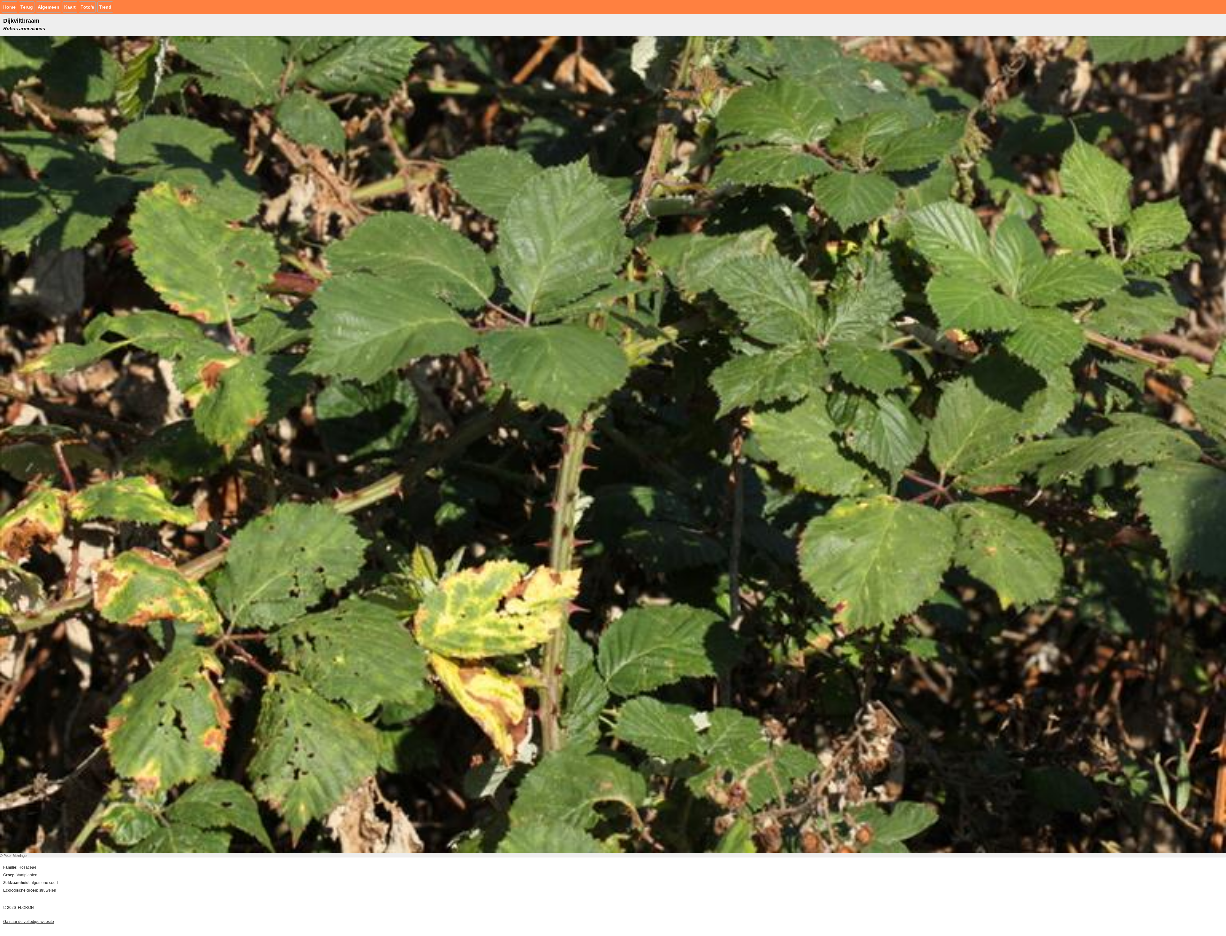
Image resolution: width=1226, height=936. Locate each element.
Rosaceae (27, 867)
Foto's (87, 7)
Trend (105, 7)
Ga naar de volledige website (28, 921)
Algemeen (48, 7)
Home (9, 7)
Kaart (70, 7)
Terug (26, 7)
